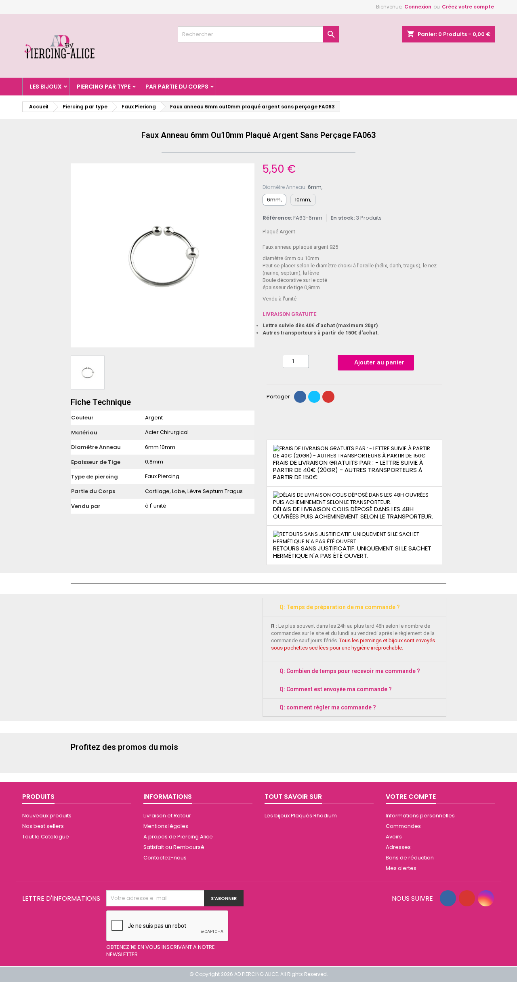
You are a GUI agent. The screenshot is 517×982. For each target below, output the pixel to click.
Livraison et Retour (167, 815)
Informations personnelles (420, 815)
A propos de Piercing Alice (178, 836)
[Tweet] (314, 397)
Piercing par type (103, 87)
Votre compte (411, 796)
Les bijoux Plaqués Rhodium (301, 815)
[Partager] (300, 397)
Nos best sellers (43, 826)
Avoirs (394, 836)
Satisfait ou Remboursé (173, 847)
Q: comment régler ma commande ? (328, 707)
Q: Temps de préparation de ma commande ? (340, 607)
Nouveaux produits (46, 815)
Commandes (403, 826)
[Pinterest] (328, 397)
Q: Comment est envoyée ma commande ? (336, 689)
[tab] (354, 607)
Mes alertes (401, 868)
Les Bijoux (46, 87)
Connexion (417, 6)
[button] (78, 256)
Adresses (398, 847)
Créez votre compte (468, 6)
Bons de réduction (410, 857)
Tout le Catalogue (45, 836)
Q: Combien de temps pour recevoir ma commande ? (350, 671)
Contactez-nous (165, 857)
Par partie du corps (176, 87)
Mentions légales (165, 826)
